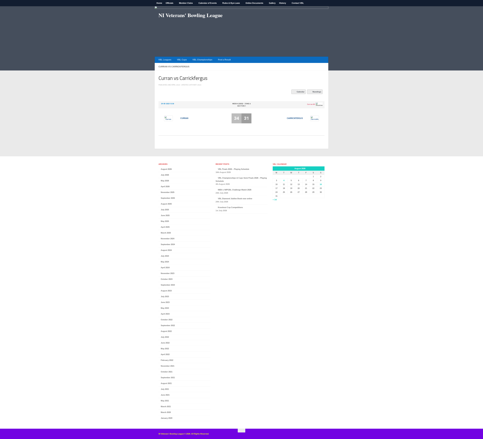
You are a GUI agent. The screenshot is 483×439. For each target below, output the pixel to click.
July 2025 (165, 210)
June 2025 (165, 215)
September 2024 (168, 244)
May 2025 (165, 221)
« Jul (275, 199)
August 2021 (166, 383)
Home (159, 3)
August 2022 (166, 331)
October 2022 (166, 320)
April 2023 (165, 314)
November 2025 (167, 192)
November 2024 (167, 238)
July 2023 (165, 296)
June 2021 (165, 395)
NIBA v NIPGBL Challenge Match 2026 (234, 190)
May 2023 (165, 308)
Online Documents (254, 3)
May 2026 (165, 181)
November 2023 (167, 273)
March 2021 (166, 406)
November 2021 (167, 366)
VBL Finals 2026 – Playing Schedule (233, 169)
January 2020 (166, 418)
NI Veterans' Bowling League (190, 15)
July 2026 (165, 175)
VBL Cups (182, 60)
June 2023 (165, 302)
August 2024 (166, 250)
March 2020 (166, 412)
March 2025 (166, 233)
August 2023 (166, 291)
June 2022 (165, 343)
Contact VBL (298, 3)
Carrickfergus (295, 118)
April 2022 (165, 354)
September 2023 (168, 285)
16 (321, 184)
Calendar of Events (207, 3)
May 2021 (165, 401)
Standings (316, 92)
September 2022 (168, 325)
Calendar (300, 92)
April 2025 (165, 227)
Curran (184, 118)
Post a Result (224, 60)
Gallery (272, 3)
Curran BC (311, 104)
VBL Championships (202, 60)
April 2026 (165, 186)
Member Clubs (186, 3)
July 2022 (165, 337)
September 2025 (168, 198)
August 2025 (166, 204)
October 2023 (166, 279)
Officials (169, 3)
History (282, 3)
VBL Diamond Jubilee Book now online (235, 198)
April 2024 (165, 267)
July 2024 (165, 256)
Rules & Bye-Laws (231, 3)
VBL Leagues (164, 60)
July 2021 (165, 389)
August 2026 (166, 169)
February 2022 (167, 360)
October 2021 (166, 372)
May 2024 (165, 262)
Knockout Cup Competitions (230, 207)
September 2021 (168, 377)
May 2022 (165, 348)
